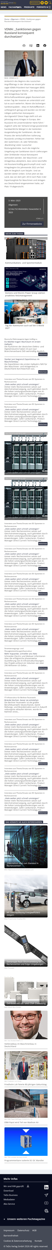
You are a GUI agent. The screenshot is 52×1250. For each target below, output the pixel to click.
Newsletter (35, 3)
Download (8, 1190)
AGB (34, 1230)
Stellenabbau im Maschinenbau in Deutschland (20, 1045)
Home (6, 19)
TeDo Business (11, 1195)
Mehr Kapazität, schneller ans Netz (20, 653)
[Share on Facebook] (44, 45)
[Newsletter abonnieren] (46, 1195)
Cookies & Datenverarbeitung (18, 1240)
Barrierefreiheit (11, 1235)
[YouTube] (46, 1203)
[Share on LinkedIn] (37, 45)
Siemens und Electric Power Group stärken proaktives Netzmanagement (25, 294)
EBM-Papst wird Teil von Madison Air (21, 1122)
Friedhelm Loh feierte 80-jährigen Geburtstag (25, 1084)
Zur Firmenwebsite (32, 223)
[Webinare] (46, 1211)
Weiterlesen (43, 354)
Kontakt (38, 1240)
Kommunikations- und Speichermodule (23, 263)
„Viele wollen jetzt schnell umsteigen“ (21, 384)
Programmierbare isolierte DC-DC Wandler (24, 1160)
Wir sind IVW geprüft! (14, 1186)
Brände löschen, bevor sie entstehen (21, 700)
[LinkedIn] (46, 1187)
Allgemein (15, 19)
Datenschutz (23, 1230)
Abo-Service (9, 1203)
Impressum (9, 1230)
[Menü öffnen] (49, 7)
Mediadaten (9, 1199)
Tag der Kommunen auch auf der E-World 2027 (24, 326)
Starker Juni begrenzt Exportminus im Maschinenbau (21, 360)
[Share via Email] (31, 45)
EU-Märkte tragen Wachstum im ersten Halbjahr (22, 343)
